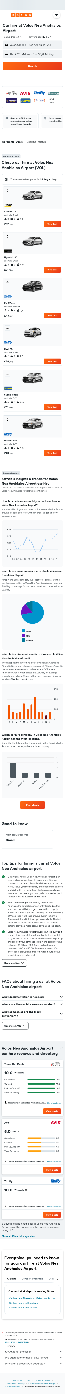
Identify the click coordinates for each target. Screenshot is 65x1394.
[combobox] (13, 36)
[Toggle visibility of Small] (26, 631)
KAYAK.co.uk (16, 1380)
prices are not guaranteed (16, 1342)
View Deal (52, 224)
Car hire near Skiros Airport (23, 1307)
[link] (32, 805)
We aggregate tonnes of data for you (26, 1357)
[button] (5, 14)
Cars (28, 1380)
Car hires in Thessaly (15, 1383)
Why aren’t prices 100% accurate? (25, 1363)
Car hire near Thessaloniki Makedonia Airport (32, 1298)
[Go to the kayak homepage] (21, 15)
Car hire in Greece (42, 1380)
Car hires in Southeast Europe (42, 1383)
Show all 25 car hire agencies (18, 1236)
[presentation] (61, 1048)
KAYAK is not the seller (18, 1351)
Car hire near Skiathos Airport (24, 1302)
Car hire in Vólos (13, 1386)
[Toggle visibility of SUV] (26, 635)
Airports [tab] (11, 1278)
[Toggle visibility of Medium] (27, 640)
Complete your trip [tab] (32, 1278)
